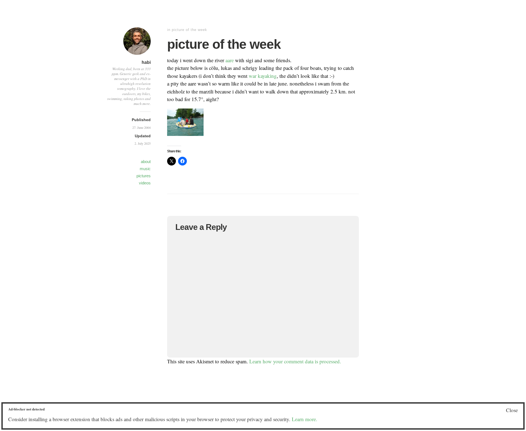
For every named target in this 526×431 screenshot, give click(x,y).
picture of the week (189, 30)
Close (512, 410)
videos (145, 183)
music (145, 168)
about (146, 161)
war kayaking (263, 75)
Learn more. (304, 419)
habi (146, 62)
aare (229, 60)
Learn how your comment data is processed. (295, 361)
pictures (143, 175)
